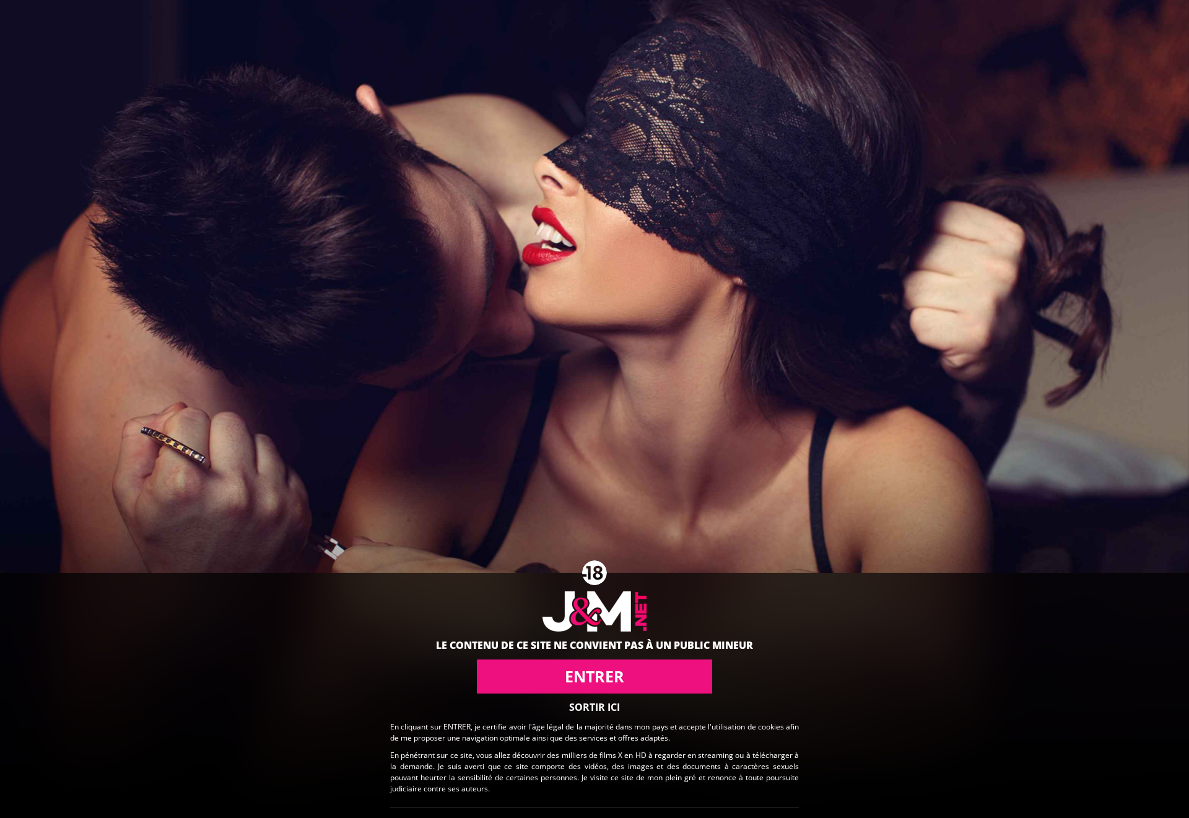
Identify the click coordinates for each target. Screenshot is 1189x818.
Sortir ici (594, 707)
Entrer (594, 676)
